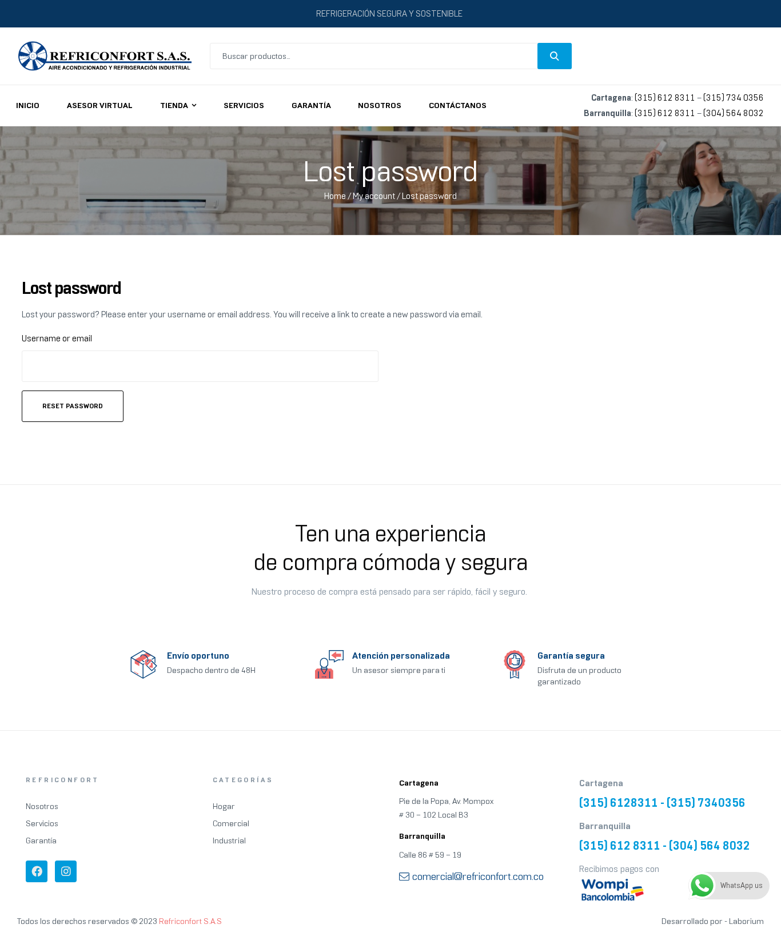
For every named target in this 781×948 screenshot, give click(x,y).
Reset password (72, 406)
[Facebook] (36, 871)
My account (374, 196)
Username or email (57, 338)
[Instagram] (66, 871)
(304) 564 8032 (733, 113)
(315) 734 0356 (733, 98)
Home (335, 196)
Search (554, 56)
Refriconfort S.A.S (190, 921)
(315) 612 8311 (665, 98)
